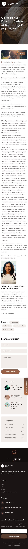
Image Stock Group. (14, 545)
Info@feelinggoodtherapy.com (14, 507)
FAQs (2, 487)
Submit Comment (10, 371)
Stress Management (8, 329)
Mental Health (14, 322)
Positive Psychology (19, 325)
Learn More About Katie (7, 313)
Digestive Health (9, 424)
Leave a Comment (18, 62)
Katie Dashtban (7, 62)
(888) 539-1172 (9, 512)
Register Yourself (14, 536)
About (2, 484)
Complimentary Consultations (9, 492)
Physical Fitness (7, 325)
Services (3, 489)
